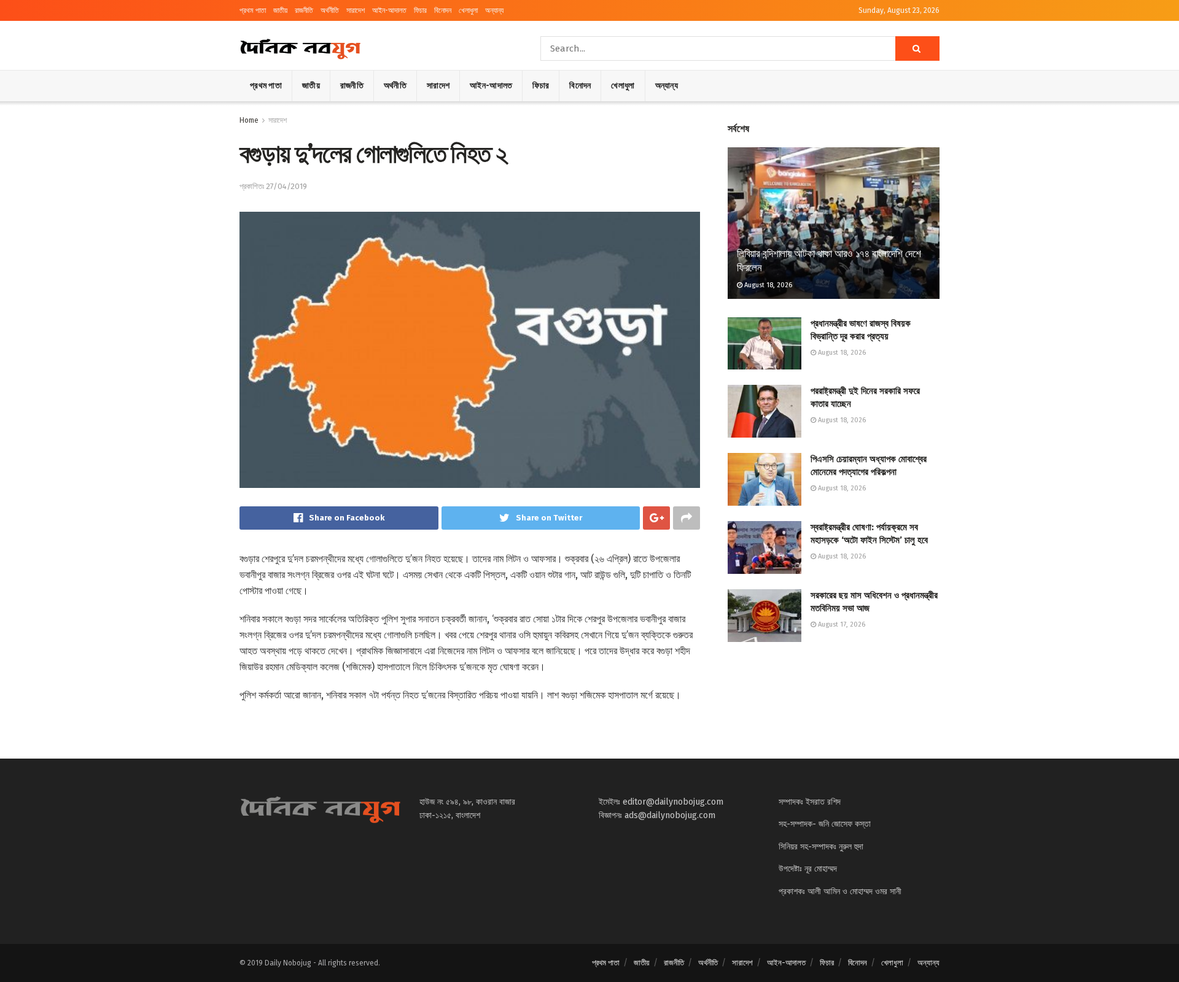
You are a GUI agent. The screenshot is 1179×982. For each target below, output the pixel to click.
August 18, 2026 (767, 285)
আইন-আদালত (389, 10)
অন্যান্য (494, 10)
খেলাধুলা (468, 10)
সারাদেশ (355, 10)
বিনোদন (442, 10)
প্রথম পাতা (252, 10)
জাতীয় (280, 10)
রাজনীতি (304, 10)
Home (249, 120)
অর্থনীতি (330, 10)
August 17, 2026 (840, 624)
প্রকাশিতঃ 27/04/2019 (273, 186)
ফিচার (420, 10)
